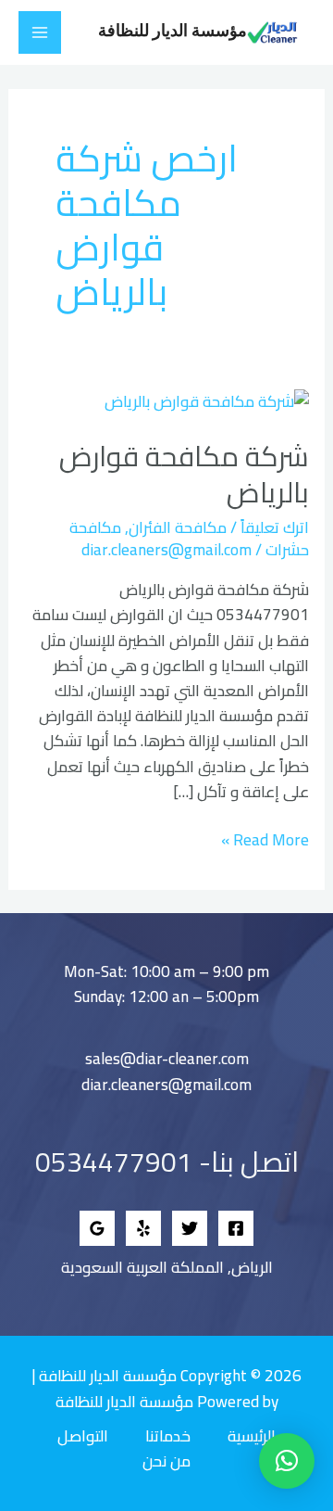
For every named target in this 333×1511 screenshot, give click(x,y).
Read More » (265, 840)
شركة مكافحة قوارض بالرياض (184, 474)
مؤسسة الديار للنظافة (172, 31)
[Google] (97, 1228)
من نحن (166, 1461)
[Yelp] (143, 1228)
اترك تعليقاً (274, 527)
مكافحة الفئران (178, 527)
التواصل (82, 1436)
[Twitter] (189, 1228)
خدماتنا (168, 1436)
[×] (286, 1461)
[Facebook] (235, 1228)
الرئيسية (252, 1436)
